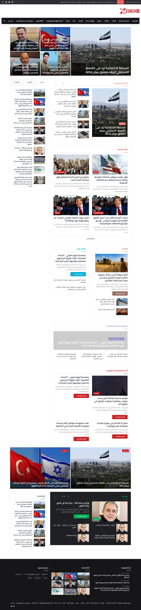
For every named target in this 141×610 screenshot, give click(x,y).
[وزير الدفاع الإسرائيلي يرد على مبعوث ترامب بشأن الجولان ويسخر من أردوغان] (25, 39)
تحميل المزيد (90, 238)
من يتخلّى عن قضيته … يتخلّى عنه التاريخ (65, 526)
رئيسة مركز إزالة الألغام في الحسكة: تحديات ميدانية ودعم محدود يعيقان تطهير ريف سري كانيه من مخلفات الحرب (23, 181)
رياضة (68, 21)
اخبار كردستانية (124, 21)
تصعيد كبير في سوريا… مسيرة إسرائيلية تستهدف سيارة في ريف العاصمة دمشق (65, 134)
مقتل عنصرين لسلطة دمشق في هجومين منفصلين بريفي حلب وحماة (55, 69)
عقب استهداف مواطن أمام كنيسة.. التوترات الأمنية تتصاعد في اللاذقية (71, 288)
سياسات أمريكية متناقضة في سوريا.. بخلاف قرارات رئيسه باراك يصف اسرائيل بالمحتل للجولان (25, 68)
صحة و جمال (18, 574)
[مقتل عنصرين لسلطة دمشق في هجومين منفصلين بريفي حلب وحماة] (55, 64)
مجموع (125, 451)
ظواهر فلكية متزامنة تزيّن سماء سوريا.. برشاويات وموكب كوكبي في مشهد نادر (111, 401)
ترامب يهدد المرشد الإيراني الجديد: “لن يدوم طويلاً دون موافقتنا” (71, 219)
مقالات (106, 21)
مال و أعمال (37, 578)
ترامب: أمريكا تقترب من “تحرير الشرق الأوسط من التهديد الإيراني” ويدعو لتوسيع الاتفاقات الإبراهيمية (110, 220)
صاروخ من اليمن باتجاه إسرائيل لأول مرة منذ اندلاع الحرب (72, 178)
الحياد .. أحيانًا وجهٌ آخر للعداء (105, 525)
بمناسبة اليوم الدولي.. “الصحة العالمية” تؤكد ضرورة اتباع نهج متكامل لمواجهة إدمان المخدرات (70, 258)
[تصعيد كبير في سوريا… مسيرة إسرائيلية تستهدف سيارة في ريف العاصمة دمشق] (83, 135)
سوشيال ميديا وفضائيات (24, 21)
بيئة (74, 21)
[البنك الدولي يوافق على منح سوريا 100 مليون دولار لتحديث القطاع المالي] (122, 302)
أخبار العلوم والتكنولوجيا (54, 21)
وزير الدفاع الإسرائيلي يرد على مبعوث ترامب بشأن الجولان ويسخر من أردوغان (95, 2)
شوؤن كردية (90, 21)
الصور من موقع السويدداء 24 (32, 574)
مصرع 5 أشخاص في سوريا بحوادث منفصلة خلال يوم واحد (69, 281)
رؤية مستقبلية (71, 535)
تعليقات (16, 82)
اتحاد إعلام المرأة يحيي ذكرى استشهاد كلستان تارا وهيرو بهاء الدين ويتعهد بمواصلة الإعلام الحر (23, 170)
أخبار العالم (44, 574)
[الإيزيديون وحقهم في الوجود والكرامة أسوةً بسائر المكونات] (122, 538)
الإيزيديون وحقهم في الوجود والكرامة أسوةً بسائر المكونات (104, 536)
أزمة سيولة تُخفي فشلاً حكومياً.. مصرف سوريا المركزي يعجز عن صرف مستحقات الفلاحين (112, 277)
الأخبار (114, 21)
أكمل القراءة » (120, 293)
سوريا (99, 21)
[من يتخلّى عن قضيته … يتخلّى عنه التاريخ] (83, 528)
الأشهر (30, 82)
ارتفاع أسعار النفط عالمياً (106, 309)
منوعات (29, 578)
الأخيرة (42, 82)
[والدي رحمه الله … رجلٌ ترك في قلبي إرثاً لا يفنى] (39, 151)
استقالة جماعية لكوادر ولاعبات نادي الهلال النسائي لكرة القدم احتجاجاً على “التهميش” (23, 160)
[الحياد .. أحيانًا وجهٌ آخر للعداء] (122, 528)
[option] (70, 51)
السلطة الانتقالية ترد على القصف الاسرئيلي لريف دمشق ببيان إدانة (107, 70)
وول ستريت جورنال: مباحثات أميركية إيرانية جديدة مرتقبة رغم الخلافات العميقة (111, 180)
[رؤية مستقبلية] (83, 538)
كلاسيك (45, 578)
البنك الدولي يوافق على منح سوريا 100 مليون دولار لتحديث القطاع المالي (105, 301)
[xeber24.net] (129, 11)
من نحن (10, 21)
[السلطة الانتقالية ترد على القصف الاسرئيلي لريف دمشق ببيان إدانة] (101, 51)
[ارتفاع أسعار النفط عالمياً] (122, 311)
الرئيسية (135, 21)
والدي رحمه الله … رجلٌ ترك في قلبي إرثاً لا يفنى (23, 149)
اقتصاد (80, 21)
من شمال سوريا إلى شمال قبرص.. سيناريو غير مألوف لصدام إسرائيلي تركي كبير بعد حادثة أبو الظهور (56, 44)
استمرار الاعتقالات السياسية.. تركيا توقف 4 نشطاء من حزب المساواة (66, 356)
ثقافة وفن (39, 21)
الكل (63, 83)
